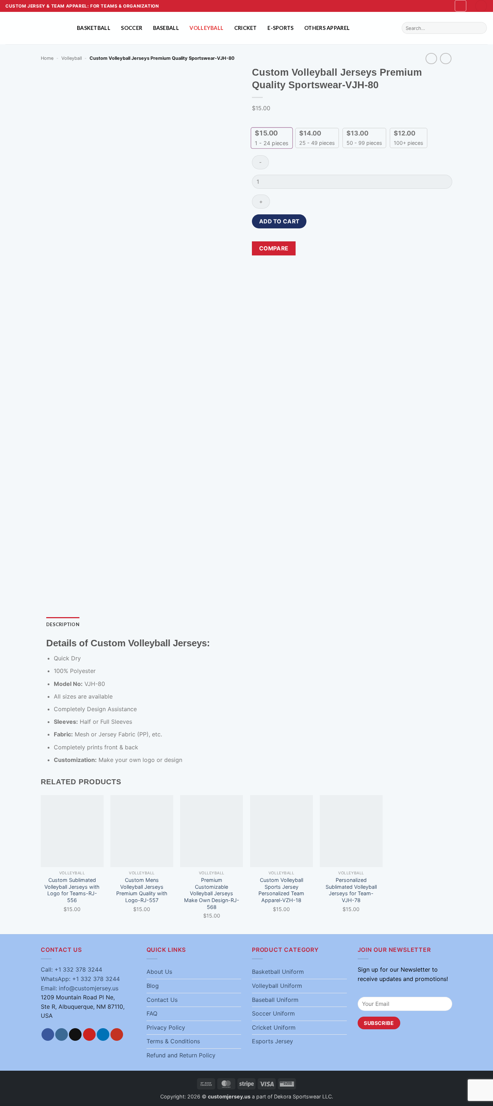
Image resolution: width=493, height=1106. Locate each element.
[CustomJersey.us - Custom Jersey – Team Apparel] (35, 28)
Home (47, 58)
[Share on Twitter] (336, 249)
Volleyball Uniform (277, 985)
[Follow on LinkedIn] (103, 1034)
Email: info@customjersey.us (79, 988)
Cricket (245, 28)
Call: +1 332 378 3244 (71, 969)
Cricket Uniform (274, 1027)
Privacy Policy (166, 1027)
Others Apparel (327, 28)
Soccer (131, 28)
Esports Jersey (272, 1041)
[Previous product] (445, 58)
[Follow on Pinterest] (89, 1034)
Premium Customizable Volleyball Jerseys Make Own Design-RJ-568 (211, 893)
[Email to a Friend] (349, 249)
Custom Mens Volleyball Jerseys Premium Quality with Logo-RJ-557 (141, 890)
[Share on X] (323, 249)
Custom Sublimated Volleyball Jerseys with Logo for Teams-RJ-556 (72, 890)
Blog (153, 985)
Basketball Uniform (278, 971)
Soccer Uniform (273, 1013)
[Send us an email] (75, 1034)
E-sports (280, 28)
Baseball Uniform (275, 999)
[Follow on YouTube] (116, 1034)
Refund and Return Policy (181, 1055)
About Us (159, 971)
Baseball (166, 28)
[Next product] (431, 58)
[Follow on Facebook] (48, 1034)
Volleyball (206, 28)
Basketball (93, 28)
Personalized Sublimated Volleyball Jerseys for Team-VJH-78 (351, 890)
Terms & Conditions (173, 1041)
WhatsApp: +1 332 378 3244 (80, 978)
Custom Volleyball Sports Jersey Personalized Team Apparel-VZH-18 (281, 890)
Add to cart (279, 221)
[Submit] (480, 28)
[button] (460, 6)
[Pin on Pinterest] (362, 249)
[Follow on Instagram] (61, 1034)
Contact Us (162, 999)
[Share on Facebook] (310, 249)
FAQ (152, 1013)
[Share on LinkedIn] (375, 249)
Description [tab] (62, 624)
